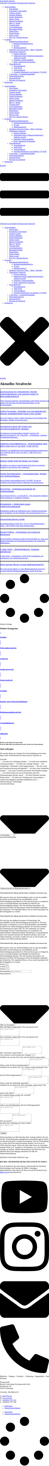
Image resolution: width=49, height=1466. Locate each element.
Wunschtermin (5, 971)
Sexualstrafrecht (15, 64)
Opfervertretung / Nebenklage (11, 782)
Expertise (8, 39)
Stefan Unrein (14, 19)
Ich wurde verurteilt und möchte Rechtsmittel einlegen (28, 771)
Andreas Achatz (15, 13)
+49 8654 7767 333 (9, 1400)
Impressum (8, 1406)
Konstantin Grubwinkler (18, 11)
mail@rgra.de (7, 1396)
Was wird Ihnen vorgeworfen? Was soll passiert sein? (19, 1027)
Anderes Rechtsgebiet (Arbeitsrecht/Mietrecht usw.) (18, 780)
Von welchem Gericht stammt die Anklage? (16, 1055)
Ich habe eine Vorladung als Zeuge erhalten (27, 777)
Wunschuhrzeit (5, 974)
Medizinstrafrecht (20, 48)
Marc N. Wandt (14, 23)
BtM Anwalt (4, 1172)
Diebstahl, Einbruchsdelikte (24, 60)
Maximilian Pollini (15, 29)
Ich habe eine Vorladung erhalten (15, 762)
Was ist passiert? (6, 1121)
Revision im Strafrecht (17, 80)
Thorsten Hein (14, 25)
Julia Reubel (13, 9)
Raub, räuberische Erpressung (24, 62)
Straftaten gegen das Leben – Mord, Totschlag (25, 50)
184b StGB (18, 68)
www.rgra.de (7, 1398)
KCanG (16, 46)
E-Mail (2, 967)
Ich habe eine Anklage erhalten (27, 764)
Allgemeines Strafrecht (17, 52)
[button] (6, 624)
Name (2, 964)
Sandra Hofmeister (16, 17)
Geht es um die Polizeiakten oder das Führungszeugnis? (20, 1105)
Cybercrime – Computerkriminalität (22, 74)
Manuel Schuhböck (16, 21)
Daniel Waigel (14, 33)
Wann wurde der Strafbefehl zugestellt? (14, 1083)
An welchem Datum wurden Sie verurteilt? (15, 1095)
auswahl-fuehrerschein (8, 837)
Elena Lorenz (14, 35)
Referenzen (9, 82)
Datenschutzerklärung (12, 1408)
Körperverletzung (20, 54)
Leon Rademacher (15, 27)
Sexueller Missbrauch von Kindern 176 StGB (30, 72)
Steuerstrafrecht (14, 78)
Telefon (3, 969)
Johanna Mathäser (15, 15)
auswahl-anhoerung (7, 784)
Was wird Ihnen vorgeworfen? (11, 1053)
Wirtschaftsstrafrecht (16, 76)
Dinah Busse (13, 31)
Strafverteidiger (10, 7)
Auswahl (3, 759)
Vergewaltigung (19, 70)
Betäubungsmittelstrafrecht (18, 42)
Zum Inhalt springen (7, 1)
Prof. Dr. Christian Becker (18, 37)
